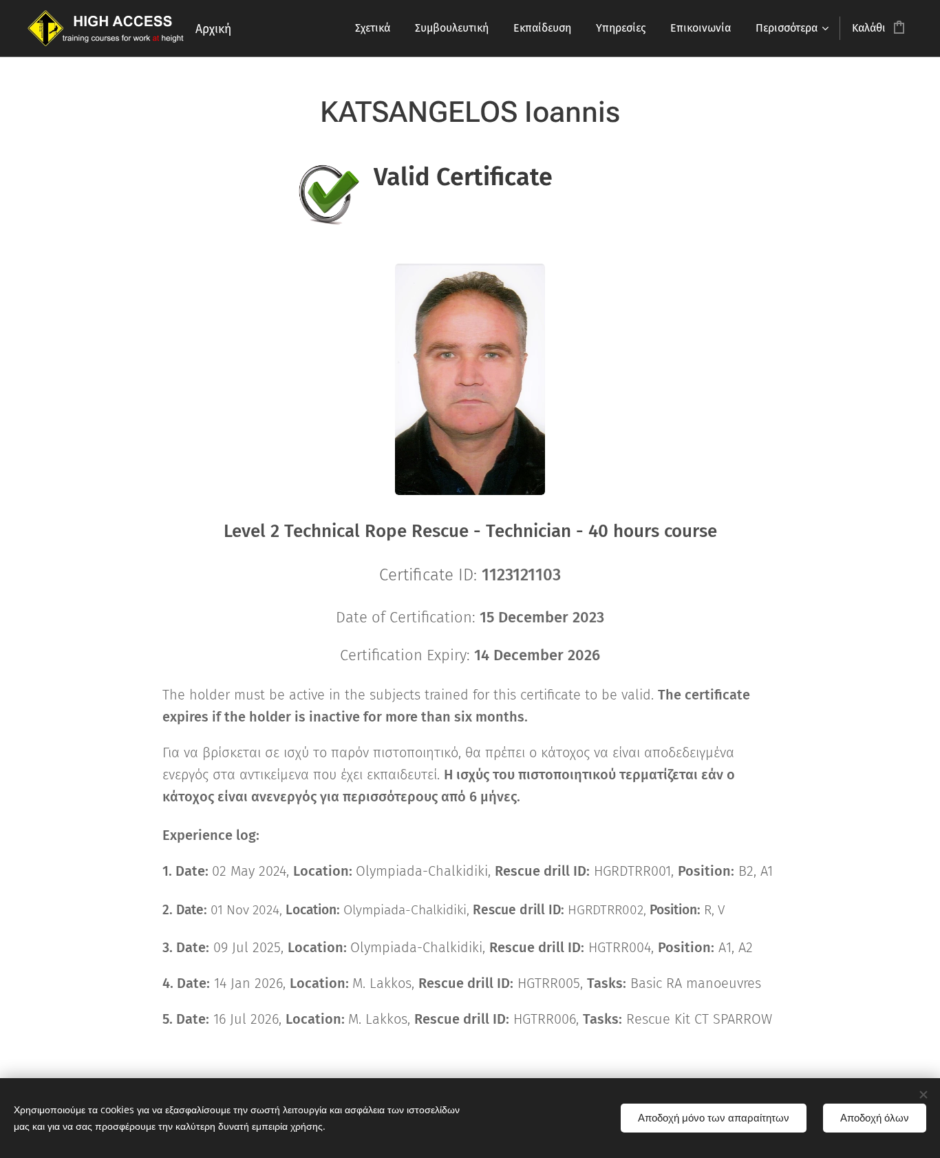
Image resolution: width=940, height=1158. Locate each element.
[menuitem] (373, 28)
